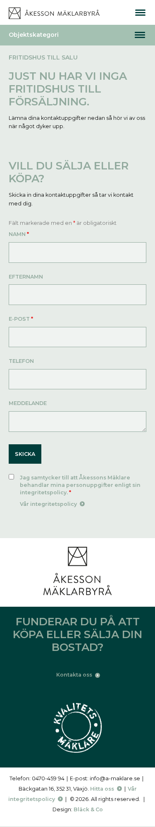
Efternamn (26, 277)
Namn (19, 234)
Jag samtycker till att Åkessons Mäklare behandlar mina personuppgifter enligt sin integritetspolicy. (80, 484)
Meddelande (28, 403)
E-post (21, 319)
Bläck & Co (88, 809)
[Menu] (140, 12)
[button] (140, 35)
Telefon (21, 361)
